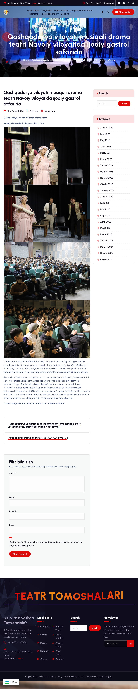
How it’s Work (59, 628)
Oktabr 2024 (106, 259)
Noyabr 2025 (106, 177)
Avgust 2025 (106, 196)
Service (44, 634)
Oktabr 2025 (106, 184)
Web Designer (106, 676)
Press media (58, 653)
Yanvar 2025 (106, 240)
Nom (12, 497)
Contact (59, 659)
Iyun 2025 (105, 209)
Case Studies (59, 636)
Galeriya (65, 13)
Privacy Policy (59, 644)
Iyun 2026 (105, 134)
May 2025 (105, 215)
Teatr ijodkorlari (49, 13)
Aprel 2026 (105, 146)
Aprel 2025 (105, 221)
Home (26, 60)
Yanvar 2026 (106, 165)
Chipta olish (124, 12)
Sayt (11, 524)
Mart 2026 (105, 152)
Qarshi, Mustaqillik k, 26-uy (18, 3)
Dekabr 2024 (106, 246)
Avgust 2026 (106, 127)
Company (45, 626)
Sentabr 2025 (107, 190)
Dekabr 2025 (106, 171)
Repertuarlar (60, 10)
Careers (44, 659)
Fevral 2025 (106, 234)
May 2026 (105, 140)
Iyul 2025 (104, 202)
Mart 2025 (105, 228)
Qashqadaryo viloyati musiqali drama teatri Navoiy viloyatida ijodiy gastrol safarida (73, 60)
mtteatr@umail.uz (45, 3)
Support (44, 651)
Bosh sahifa (33, 10)
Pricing (43, 642)
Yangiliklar (46, 10)
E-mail (13, 511)
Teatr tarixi (34, 13)
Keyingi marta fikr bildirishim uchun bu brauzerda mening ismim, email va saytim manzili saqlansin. (46, 544)
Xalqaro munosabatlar (81, 10)
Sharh (12, 473)
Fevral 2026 (106, 159)
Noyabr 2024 (106, 253)
